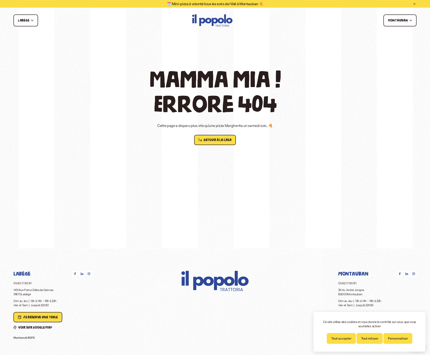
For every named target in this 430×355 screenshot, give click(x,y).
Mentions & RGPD (24, 337)
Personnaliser (398, 338)
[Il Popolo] (212, 20)
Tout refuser (369, 338)
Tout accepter (341, 338)
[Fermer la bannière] (414, 4)
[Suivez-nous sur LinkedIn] (82, 274)
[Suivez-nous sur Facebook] (75, 274)
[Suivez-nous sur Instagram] (89, 274)
